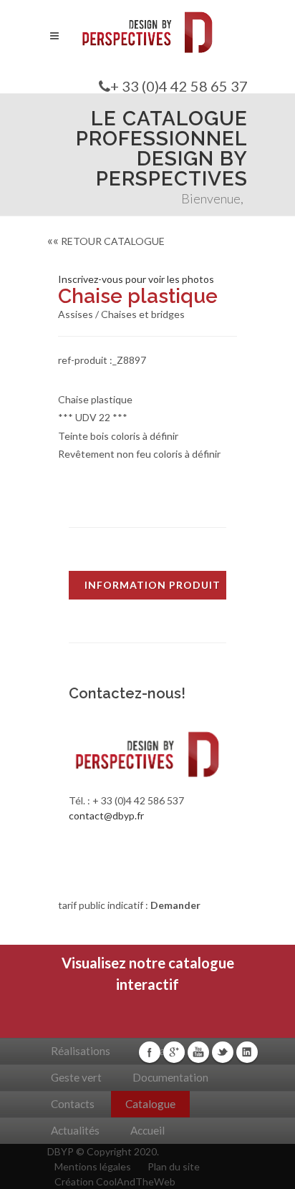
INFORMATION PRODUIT (152, 585)
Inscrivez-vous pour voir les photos (136, 279)
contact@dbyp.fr (106, 815)
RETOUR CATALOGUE (106, 241)
